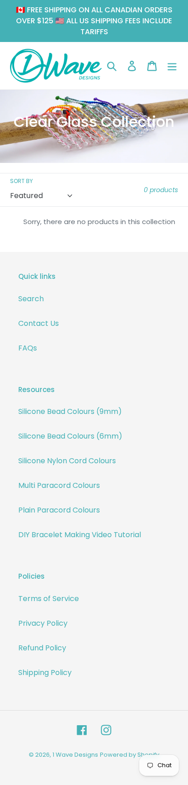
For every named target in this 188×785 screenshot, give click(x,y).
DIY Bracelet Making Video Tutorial (79, 534)
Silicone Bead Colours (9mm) (70, 411)
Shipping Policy (45, 672)
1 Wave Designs (75, 754)
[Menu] (172, 66)
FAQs (27, 348)
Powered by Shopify (129, 754)
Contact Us (38, 323)
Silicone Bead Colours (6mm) (70, 436)
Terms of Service (48, 598)
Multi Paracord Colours (59, 485)
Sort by (21, 181)
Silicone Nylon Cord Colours (67, 460)
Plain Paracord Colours (59, 510)
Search (31, 298)
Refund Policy (42, 648)
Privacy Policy (43, 623)
